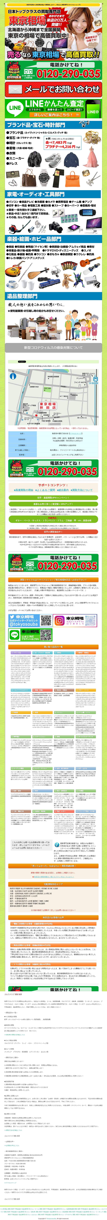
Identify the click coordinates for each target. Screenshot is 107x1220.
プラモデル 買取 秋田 (72, 1214)
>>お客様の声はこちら (11, 1145)
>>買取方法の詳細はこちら (13, 1130)
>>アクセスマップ (10, 1183)
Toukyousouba (51, 1218)
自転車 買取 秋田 (36, 1212)
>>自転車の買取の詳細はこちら (14, 1035)
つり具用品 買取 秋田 (7, 1209)
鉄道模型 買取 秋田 (69, 1212)
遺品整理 (25, 1209)
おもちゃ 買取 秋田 (38, 1214)
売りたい (31, 1209)
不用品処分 (18, 1209)
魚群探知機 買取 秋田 (73, 1209)
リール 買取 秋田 (40, 1209)
